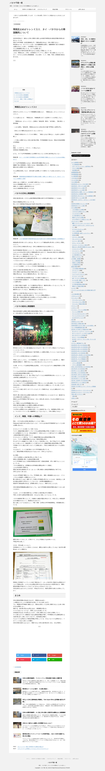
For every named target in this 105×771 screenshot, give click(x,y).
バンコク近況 (74, 180)
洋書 (73, 396)
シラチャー (74, 308)
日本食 (74, 235)
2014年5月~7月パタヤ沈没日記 (79, 345)
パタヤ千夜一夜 (16, 3)
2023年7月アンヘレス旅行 (78, 198)
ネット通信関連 (76, 260)
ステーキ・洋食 (76, 237)
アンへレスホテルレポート (79, 313)
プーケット (74, 306)
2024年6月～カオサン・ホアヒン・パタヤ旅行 (83, 199)
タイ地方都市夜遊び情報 (78, 284)
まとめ (16, 101)
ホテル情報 (74, 207)
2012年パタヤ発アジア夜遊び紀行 (80, 329)
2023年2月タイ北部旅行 (77, 194)
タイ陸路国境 (75, 164)
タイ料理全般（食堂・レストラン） (81, 233)
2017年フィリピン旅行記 (77, 370)
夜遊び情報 (55, 9)
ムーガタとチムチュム (78, 229)
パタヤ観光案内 (75, 294)
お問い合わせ (81, 9)
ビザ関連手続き (76, 264)
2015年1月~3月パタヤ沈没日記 (79, 349)
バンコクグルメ (76, 253)
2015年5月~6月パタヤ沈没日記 (79, 351)
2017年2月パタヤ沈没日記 (78, 368)
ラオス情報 (74, 182)
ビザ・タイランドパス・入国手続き (81, 166)
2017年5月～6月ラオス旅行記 (79, 374)
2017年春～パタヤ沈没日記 (78, 372)
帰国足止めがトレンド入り (22, 93)
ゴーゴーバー (75, 270)
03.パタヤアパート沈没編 (78, 335)
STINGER (67, 767)
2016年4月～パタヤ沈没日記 (78, 357)
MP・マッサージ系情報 (78, 278)
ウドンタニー (74, 298)
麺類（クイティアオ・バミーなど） (81, 223)
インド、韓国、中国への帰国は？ (23, 99)
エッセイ (73, 288)
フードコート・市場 (77, 251)
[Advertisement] (39, 73)
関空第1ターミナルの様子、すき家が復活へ (35, 689)
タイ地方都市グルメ (77, 254)
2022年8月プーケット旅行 (78, 188)
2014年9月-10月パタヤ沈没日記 (79, 347)
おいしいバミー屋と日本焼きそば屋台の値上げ (30, 746)
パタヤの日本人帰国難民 (21, 95)
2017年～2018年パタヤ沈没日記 (79, 380)
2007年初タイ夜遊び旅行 (77, 323)
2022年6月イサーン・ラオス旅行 (79, 184)
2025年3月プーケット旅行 (78, 205)
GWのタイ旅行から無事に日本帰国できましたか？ (37, 723)
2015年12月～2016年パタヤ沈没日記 (81, 355)
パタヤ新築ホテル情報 (78, 209)
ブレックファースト (77, 239)
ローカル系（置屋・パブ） (79, 280)
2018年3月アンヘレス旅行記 (78, 382)
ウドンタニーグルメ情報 (78, 302)
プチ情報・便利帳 (76, 258)
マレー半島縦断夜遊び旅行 (78, 327)
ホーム (15, 9)
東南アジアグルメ (76, 256)
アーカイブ (74, 404)
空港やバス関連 (76, 262)
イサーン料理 (75, 231)
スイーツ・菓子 (76, 241)
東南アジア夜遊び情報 (78, 286)
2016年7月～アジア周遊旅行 (78, 359)
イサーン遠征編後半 (77, 364)
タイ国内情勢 (74, 176)
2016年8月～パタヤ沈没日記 (78, 361)
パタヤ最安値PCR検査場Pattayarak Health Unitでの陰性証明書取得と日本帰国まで (42, 238)
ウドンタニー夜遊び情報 (78, 304)
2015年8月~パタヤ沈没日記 (78, 353)
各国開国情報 (74, 172)
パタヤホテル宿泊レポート (79, 211)
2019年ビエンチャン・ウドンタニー (80, 392)
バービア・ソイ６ (76, 272)
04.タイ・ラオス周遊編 (78, 337)
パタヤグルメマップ (42, 9)
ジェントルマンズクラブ (78, 274)
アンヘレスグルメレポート (79, 315)
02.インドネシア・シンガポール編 (81, 333)
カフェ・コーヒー (76, 243)
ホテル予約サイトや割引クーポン (80, 219)
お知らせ (73, 398)
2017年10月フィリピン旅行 (78, 378)
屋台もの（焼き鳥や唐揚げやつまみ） (82, 247)
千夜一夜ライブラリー (77, 394)
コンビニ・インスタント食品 (79, 245)
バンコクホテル (76, 213)
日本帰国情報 (18, 667)
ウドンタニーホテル (77, 300)
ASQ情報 (74, 170)
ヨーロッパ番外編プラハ (77, 343)
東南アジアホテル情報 (78, 217)
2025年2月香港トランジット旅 (79, 203)
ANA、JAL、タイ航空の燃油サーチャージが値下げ (88, 41)
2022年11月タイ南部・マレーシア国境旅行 (82, 192)
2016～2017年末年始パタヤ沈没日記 (80, 366)
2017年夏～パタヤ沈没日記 (78, 376)
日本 (72, 319)
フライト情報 (75, 168)
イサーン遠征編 (76, 363)
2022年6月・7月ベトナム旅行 (79, 186)
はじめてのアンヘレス (78, 317)
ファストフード (76, 249)
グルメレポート (75, 221)
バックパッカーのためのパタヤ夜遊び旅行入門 (83, 290)
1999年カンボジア (76, 321)
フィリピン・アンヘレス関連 (78, 309)
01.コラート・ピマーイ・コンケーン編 (82, 331)
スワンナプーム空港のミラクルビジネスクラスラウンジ (33, 748)
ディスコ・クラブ (76, 276)
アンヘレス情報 (76, 311)
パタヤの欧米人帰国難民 (21, 97)
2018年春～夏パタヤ (76, 384)
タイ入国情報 (74, 162)
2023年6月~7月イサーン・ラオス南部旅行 (82, 196)
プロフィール (68, 9)
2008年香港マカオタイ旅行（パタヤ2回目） (82, 325)
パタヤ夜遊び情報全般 (78, 268)
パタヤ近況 (74, 178)
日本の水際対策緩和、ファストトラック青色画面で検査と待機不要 (42, 678)
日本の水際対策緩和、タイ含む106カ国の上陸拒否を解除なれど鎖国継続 (44, 712)
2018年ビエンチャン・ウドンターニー (81, 390)
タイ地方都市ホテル (77, 215)
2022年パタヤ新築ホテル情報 (28, 10)
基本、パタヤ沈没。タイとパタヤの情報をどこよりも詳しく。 (52, 765)
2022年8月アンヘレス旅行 (78, 190)
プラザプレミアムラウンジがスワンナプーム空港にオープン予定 (88, 133)
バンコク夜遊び (76, 282)
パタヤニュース (75, 296)
